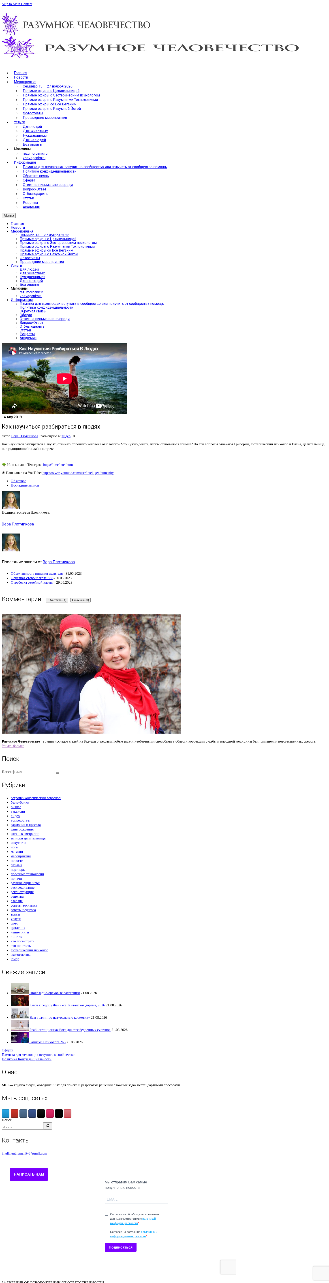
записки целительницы (28, 838)
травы (15, 914)
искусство (18, 843)
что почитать (21, 946)
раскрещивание (22, 887)
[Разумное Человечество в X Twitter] (59, 1113)
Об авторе (18, 481)
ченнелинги (20, 932)
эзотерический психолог (29, 950)
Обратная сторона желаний (32, 578)
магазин (17, 852)
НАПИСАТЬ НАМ (29, 1174)
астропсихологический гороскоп (36, 798)
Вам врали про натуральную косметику (60, 1017)
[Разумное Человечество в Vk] (23, 1113)
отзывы (16, 865)
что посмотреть (22, 941)
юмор (15, 959)
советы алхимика (24, 905)
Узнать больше (13, 746)
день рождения (22, 829)
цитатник (18, 928)
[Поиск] (47, 1126)
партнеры (18, 869)
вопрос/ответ (21, 820)
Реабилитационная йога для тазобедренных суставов (70, 1030)
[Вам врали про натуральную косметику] (20, 1017)
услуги (16, 919)
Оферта (7, 1050)
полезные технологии (27, 874)
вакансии (18, 811)
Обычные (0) (80, 600)
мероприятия (21, 856)
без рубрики (20, 802)
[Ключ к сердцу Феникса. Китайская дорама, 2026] (20, 1005)
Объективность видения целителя (37, 573)
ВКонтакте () (56, 600)
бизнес (16, 807)
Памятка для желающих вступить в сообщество (38, 1055)
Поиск (7, 1120)
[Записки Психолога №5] (20, 1042)
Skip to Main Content (17, 4)
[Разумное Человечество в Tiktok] (41, 1113)
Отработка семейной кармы (32, 582)
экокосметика (21, 954)
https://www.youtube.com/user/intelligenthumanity (78, 473)
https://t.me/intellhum (57, 465)
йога (14, 847)
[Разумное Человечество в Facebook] (32, 1113)
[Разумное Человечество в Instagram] (50, 1113)
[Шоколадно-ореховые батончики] (20, 993)
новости (17, 860)
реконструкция (22, 892)
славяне (17, 901)
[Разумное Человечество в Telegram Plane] (5, 1113)
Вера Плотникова (24, 436)
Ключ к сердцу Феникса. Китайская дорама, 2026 (67, 1005)
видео (66, 436)
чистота (17, 937)
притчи (16, 878)
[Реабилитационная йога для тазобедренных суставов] (20, 1030)
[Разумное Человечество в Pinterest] (67, 1113)
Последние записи (25, 485)
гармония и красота (26, 825)
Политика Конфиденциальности (26, 1059)
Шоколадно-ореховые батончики (55, 993)
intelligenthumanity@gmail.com (24, 1153)
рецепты (17, 896)
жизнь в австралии (25, 834)
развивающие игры (25, 883)
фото (14, 923)
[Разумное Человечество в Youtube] (14, 1113)
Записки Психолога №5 (48, 1042)
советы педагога (23, 910)
